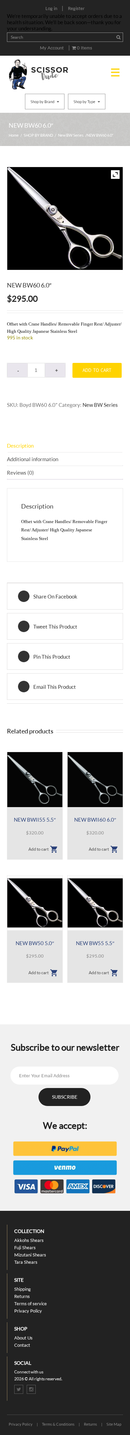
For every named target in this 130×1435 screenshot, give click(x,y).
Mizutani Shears (30, 1255)
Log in (51, 8)
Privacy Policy (28, 1311)
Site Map (113, 1424)
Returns (22, 1296)
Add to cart (97, 370)
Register (76, 8)
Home (14, 135)
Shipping (22, 1289)
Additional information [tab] (32, 459)
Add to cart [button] (38, 849)
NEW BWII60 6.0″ (95, 819)
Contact (22, 1345)
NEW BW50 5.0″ (35, 943)
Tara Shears (25, 1262)
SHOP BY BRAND (38, 135)
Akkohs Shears (29, 1240)
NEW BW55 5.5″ (95, 943)
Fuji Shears (25, 1247)
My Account (52, 48)
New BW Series (71, 135)
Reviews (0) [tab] (20, 472)
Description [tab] (20, 445)
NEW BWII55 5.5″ (35, 819)
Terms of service (30, 1303)
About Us (23, 1338)
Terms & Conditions (58, 1424)
